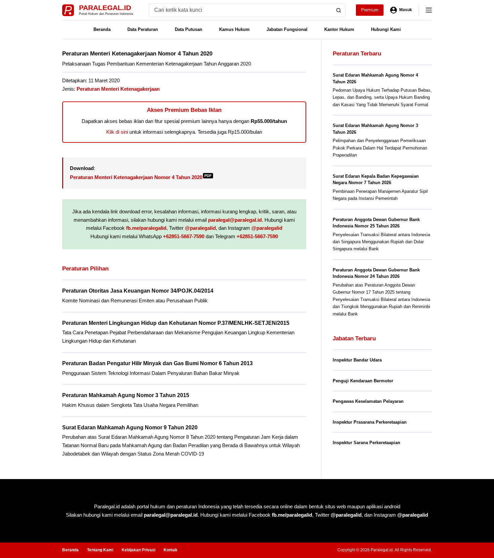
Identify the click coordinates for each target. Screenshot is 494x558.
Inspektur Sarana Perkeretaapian (366, 442)
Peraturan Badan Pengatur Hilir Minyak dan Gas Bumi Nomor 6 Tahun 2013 (157, 363)
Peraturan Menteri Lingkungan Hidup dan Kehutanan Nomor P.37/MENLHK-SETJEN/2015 (175, 323)
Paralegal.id (105, 7)
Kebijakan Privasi (138, 550)
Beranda (102, 29)
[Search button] (338, 10)
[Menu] (429, 10)
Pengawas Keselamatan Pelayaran (368, 401)
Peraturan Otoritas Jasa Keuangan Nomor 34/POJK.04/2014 (137, 291)
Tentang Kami (100, 550)
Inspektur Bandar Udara (357, 359)
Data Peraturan (142, 29)
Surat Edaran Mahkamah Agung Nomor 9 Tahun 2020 (130, 427)
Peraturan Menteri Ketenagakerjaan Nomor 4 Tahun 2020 (141, 177)
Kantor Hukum (339, 29)
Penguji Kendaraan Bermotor (363, 380)
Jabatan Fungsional (286, 29)
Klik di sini (117, 132)
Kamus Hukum (234, 29)
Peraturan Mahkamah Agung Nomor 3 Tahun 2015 (125, 395)
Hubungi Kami (386, 29)
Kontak (170, 550)
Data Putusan (188, 29)
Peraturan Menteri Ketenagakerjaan (118, 89)
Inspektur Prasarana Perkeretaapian (370, 422)
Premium (369, 9)
